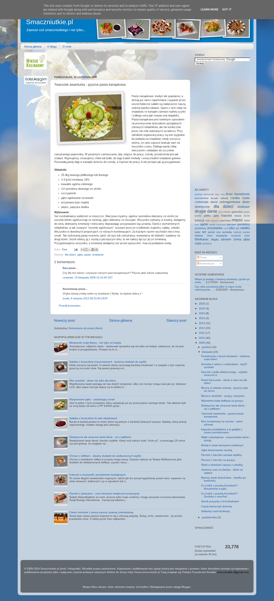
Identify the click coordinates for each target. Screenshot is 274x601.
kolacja (199, 220)
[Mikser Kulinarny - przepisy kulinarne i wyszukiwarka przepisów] (35, 68)
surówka (227, 232)
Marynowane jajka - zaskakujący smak (92, 399)
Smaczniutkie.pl (49, 22)
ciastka (235, 198)
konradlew (142, 587)
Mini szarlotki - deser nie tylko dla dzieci (92, 380)
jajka (80, 254)
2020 (202, 303)
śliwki (209, 235)
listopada (207, 352)
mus (197, 224)
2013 (202, 323)
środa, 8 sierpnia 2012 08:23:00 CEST (85, 298)
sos (218, 232)
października (210, 517)
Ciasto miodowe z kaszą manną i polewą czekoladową (101, 512)
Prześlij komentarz (70, 305)
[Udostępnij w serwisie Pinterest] (96, 249)
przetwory (200, 228)
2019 (202, 308)
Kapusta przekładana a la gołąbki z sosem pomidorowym (221, 431)
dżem (221, 212)
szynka (246, 232)
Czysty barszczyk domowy (216, 506)
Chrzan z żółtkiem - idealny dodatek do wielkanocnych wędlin (105, 456)
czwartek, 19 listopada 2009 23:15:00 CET (88, 277)
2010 (202, 338)
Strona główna (32, 46)
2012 (202, 328)
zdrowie (226, 239)
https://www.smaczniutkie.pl (144, 572)
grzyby (198, 215)
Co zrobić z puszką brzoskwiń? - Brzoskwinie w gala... (220, 487)
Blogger (186, 587)
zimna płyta (241, 239)
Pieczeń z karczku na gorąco (218, 460)
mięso (237, 220)
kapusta (226, 215)
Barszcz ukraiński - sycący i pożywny (222, 396)
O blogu (52, 46)
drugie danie (206, 211)
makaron (215, 221)
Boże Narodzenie (238, 194)
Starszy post (176, 320)
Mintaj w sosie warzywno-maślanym (222, 445)
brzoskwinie (202, 198)
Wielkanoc (202, 239)
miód (247, 220)
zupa (198, 243)
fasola (227, 212)
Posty (203, 257)
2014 (202, 318)
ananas (198, 194)
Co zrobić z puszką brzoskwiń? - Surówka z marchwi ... (220, 495)
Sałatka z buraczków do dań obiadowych (93, 418)
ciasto (246, 198)
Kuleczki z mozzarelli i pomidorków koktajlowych (97, 474)
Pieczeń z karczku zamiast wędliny (221, 455)
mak (207, 220)
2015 (202, 313)
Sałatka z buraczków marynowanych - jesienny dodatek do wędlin (108, 361)
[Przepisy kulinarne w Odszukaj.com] (36, 83)
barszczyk (209, 194)
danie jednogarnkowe (225, 202)
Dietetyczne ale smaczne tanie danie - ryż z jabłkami (100, 437)
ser (204, 232)
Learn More (209, 9)
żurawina (206, 243)
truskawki (236, 235)
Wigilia (215, 239)
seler (198, 232)
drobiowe (243, 206)
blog (223, 194)
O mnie (66, 46)
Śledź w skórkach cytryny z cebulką (222, 464)
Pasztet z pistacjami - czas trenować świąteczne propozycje (104, 493)
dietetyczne (202, 206)
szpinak (237, 232)
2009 (202, 342)
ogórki (204, 224)
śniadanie (98, 254)
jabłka (207, 215)
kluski (247, 215)
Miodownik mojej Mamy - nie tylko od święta (95, 342)
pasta (87, 254)
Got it (227, 9)
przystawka (214, 228)
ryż (237, 228)
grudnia (207, 347)
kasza (237, 215)
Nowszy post (64, 320)
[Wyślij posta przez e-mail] (75, 249)
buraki (214, 198)
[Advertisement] (122, 60)
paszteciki (221, 224)
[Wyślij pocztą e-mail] (82, 249)
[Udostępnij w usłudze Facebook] (93, 249)
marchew (225, 220)
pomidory (243, 224)
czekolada (201, 202)
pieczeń (231, 224)
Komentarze (206, 263)
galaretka (237, 211)
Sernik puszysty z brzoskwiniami (220, 501)
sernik (211, 232)
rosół (225, 228)
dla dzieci (70, 254)
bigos (217, 194)
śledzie (199, 235)
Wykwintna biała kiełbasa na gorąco (222, 400)
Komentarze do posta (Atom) (86, 328)
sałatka (245, 228)
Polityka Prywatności (194, 572)
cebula (224, 198)
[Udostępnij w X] (89, 249)
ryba (231, 228)
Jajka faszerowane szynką (216, 450)
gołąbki (246, 212)
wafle (247, 235)
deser (246, 202)
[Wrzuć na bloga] (86, 249)
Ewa (65, 249)
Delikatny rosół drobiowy (215, 511)
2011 (202, 333)
